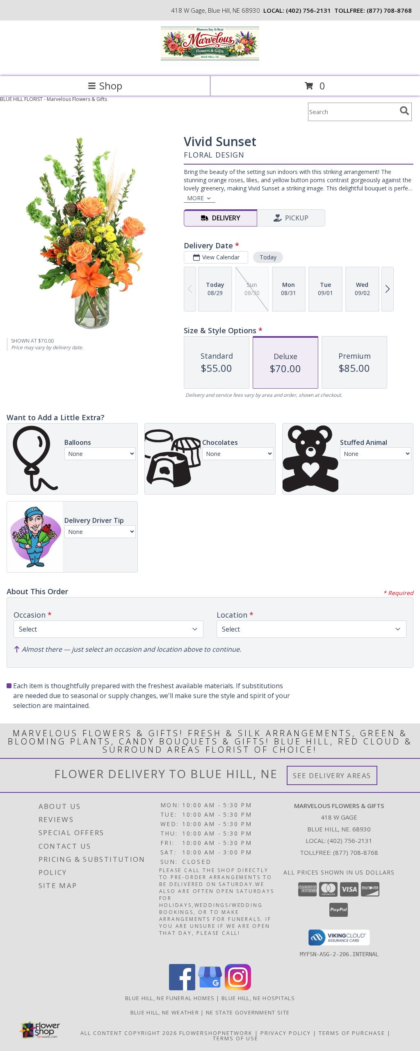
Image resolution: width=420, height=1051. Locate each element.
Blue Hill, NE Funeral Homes (170, 998)
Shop (110, 85)
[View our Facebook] (182, 988)
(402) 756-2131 (308, 10)
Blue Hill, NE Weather (164, 1012)
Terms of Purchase (352, 1033)
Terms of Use (235, 1038)
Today (268, 257)
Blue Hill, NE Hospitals (258, 998)
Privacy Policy (285, 1033)
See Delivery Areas (332, 775)
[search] (404, 111)
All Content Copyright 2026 (128, 1033)
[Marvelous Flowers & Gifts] (210, 64)
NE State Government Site (248, 1012)
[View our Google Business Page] (210, 988)
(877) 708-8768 (389, 10)
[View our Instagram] (238, 988)
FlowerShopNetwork (216, 1033)
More (195, 198)
